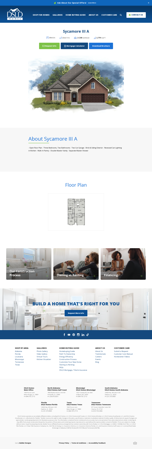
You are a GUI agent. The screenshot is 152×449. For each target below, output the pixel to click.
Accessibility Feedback (97, 443)
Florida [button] (17, 354)
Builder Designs (25, 443)
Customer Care (122, 348)
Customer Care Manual (123, 354)
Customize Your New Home (70, 362)
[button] (148, 3)
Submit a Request (121, 351)
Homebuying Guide (67, 351)
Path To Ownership (67, 354)
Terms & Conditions (78, 443)
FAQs (61, 367)
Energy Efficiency (66, 357)
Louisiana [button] (19, 357)
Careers (98, 357)
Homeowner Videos (122, 357)
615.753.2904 (97, 411)
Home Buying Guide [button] (76, 15)
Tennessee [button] (19, 362)
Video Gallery (42, 354)
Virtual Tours (42, 357)
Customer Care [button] (109, 15)
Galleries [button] (58, 15)
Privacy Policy (64, 443)
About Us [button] (93, 15)
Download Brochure (101, 46)
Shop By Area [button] (21, 348)
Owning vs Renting (66, 365)
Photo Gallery (42, 351)
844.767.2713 (30, 396)
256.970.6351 (54, 396)
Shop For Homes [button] (41, 15)
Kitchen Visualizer (44, 359)
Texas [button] (17, 365)
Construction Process (68, 359)
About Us (100, 348)
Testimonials (100, 354)
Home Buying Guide (69, 348)
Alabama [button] (18, 351)
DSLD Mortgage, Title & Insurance (73, 370)
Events (98, 359)
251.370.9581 (111, 396)
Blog (97, 362)
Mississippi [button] (19, 359)
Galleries (42, 348)
